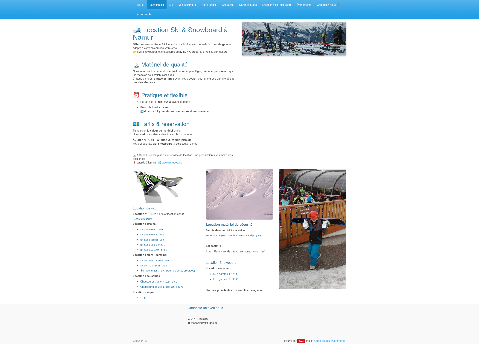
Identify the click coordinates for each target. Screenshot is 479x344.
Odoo (301, 341)
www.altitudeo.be (172, 162)
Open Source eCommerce (329, 341)
